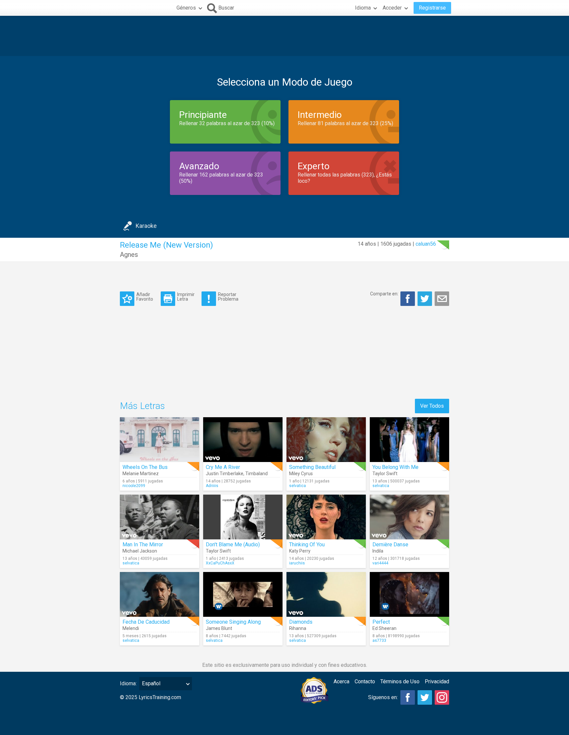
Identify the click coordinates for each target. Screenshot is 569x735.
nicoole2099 (133, 485)
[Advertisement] (284, 36)
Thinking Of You (307, 544)
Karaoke (146, 225)
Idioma (363, 8)
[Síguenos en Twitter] (425, 697)
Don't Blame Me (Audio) (233, 544)
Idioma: (128, 683)
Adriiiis (212, 485)
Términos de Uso (400, 681)
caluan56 (426, 244)
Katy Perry (300, 551)
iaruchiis (297, 563)
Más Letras (142, 405)
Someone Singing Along (233, 622)
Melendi (130, 628)
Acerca (341, 681)
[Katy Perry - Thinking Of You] (326, 517)
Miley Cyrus (301, 473)
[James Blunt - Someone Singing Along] (243, 594)
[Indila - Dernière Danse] (409, 517)
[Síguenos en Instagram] (442, 697)
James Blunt (219, 628)
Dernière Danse (390, 544)
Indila (377, 551)
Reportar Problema (228, 296)
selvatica (297, 485)
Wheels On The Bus (145, 467)
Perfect (381, 622)
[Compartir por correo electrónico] (442, 298)
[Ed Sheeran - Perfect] (409, 594)
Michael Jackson (139, 551)
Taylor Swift (384, 473)
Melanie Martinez (140, 473)
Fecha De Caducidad (146, 622)
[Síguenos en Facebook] (407, 697)
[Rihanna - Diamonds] (326, 594)
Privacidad (437, 681)
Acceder (392, 8)
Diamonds (300, 622)
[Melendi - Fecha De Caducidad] (159, 594)
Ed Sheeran (384, 628)
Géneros (186, 8)
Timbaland (256, 473)
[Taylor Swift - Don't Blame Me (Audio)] (243, 517)
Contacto (365, 681)
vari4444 (380, 563)
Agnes (129, 255)
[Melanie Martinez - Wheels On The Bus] (159, 439)
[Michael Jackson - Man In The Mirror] (159, 517)
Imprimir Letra (186, 296)
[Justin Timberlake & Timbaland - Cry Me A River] (243, 439)
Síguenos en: (383, 697)
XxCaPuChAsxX (220, 563)
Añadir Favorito (144, 296)
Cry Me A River (223, 467)
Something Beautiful (312, 467)
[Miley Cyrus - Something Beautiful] (326, 439)
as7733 (379, 640)
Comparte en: (384, 293)
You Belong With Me (395, 467)
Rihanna (297, 628)
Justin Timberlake (224, 473)
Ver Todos (432, 406)
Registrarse (432, 8)
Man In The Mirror (142, 544)
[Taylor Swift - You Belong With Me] (409, 439)
